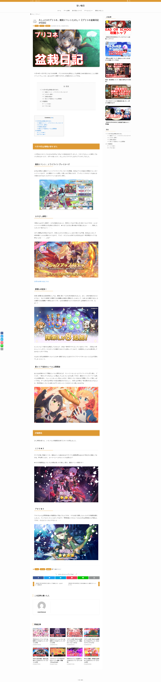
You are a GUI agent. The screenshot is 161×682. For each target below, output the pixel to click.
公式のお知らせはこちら (41, 281)
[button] (38, 577)
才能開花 (45, 101)
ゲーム (36, 26)
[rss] (127, 1)
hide (52, 117)
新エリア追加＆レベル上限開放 (53, 99)
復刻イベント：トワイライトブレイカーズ (56, 92)
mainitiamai (42, 612)
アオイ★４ (48, 106)
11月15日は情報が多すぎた (50, 90)
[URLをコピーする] (94, 577)
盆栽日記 (48, 26)
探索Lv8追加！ (49, 96)
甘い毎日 (80, 6)
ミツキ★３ (48, 104)
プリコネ (42, 26)
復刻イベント (58, 569)
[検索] (130, 1)
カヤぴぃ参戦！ (49, 94)
